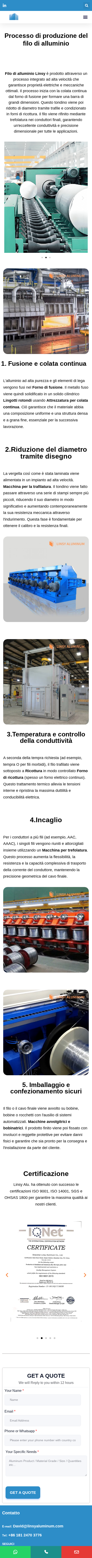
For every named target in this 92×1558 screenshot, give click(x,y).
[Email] (76, 1552)
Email (9, 1411)
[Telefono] (46, 1552)
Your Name (14, 1390)
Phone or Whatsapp (20, 1431)
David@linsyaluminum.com (38, 1526)
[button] (86, 5)
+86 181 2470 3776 (25, 1535)
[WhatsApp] (15, 1552)
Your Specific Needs (22, 1452)
